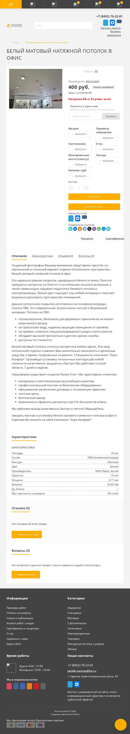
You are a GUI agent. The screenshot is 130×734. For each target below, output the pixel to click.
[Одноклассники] (80, 229)
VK (119, 21)
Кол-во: (73, 181)
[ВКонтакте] (75, 229)
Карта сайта (14, 643)
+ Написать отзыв (26, 534)
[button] (54, 4)
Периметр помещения (104, 130)
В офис (16, 42)
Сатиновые (74, 628)
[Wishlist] (112, 71)
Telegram (105, 23)
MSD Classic (92, 81)
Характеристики (42, 256)
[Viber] (94, 229)
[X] (89, 229)
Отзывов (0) (65, 256)
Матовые (73, 618)
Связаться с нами (17, 638)
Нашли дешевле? (103, 87)
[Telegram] (85, 229)
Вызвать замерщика (114, 33)
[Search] (90, 25)
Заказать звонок (111, 28)
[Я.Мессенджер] (70, 229)
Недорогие (74, 607)
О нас (10, 633)
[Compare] (119, 71)
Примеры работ (16, 607)
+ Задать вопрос (26, 574)
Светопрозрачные (79, 633)
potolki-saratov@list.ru (82, 671)
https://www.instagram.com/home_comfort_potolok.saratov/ (9, 686)
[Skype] (108, 229)
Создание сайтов (59, 714)
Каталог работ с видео (20, 623)
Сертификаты (110, 238)
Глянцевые (74, 613)
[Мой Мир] (104, 229)
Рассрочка (84, 238)
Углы (99, 143)
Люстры (101, 155)
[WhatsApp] (99, 229)
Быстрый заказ (94, 206)
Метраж (73, 128)
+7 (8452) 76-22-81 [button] (80, 665)
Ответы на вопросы (19, 613)
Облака (72, 649)
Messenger (112, 23)
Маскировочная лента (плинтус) (78, 157)
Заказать (110, 116)
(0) (96, 71)
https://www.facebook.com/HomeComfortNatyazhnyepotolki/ (22, 686)
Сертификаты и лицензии (23, 628)
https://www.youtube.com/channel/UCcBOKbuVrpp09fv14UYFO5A (36, 686)
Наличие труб (77, 170)
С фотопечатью (77, 623)
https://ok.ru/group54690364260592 (29, 686)
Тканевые (74, 638)
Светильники (77, 143)
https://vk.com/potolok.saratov (15, 686)
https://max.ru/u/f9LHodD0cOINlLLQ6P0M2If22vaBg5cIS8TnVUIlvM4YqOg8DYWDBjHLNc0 (43, 686)
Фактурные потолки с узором (86, 643)
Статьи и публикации (20, 618)
